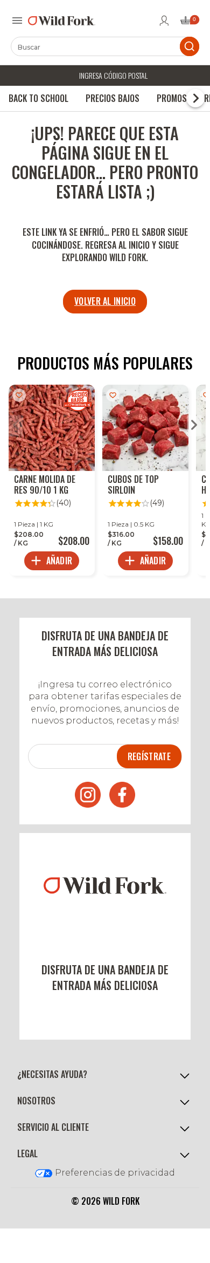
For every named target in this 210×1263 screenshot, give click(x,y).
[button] (105, 1074)
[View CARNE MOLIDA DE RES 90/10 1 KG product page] (52, 480)
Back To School (38, 98)
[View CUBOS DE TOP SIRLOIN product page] (145, 480)
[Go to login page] (164, 20)
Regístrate (149, 756)
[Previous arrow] (16, 425)
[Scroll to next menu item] (195, 98)
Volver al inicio (105, 301)
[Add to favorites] (19, 395)
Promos (172, 98)
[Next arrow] (194, 425)
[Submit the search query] (189, 46)
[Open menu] (17, 20)
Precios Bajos (112, 98)
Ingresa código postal (113, 75)
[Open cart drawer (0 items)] (189, 23)
